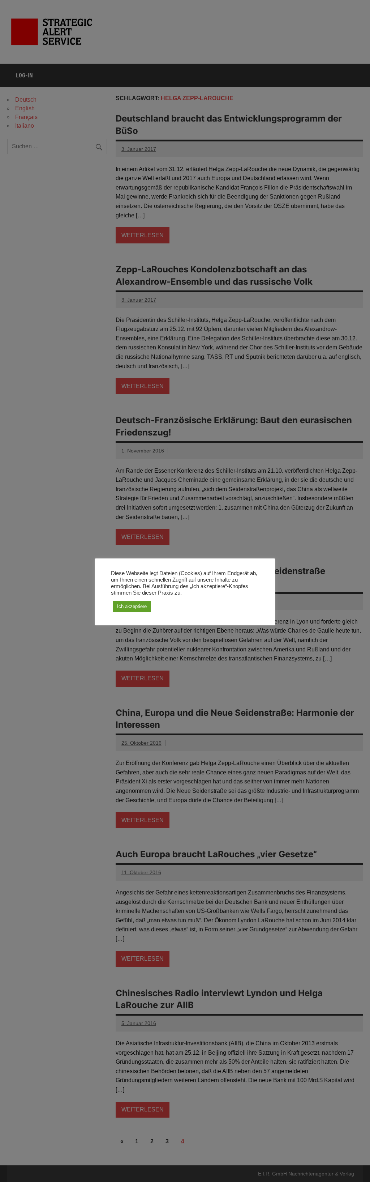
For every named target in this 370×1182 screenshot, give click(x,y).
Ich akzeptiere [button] (132, 606)
